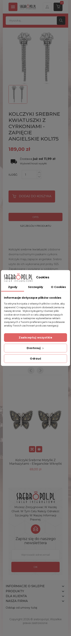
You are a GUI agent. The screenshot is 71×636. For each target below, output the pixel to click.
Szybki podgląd (32, 449)
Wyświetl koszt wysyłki (33, 163)
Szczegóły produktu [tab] (35, 225)
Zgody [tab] (12, 287)
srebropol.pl (41, 619)
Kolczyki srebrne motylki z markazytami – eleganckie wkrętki (35, 461)
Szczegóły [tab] (35, 287)
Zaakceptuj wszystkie (35, 337)
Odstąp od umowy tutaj (21, 607)
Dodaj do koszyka (35, 196)
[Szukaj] (61, 20)
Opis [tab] (35, 216)
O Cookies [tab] (58, 287)
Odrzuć (35, 358)
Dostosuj (34, 348)
